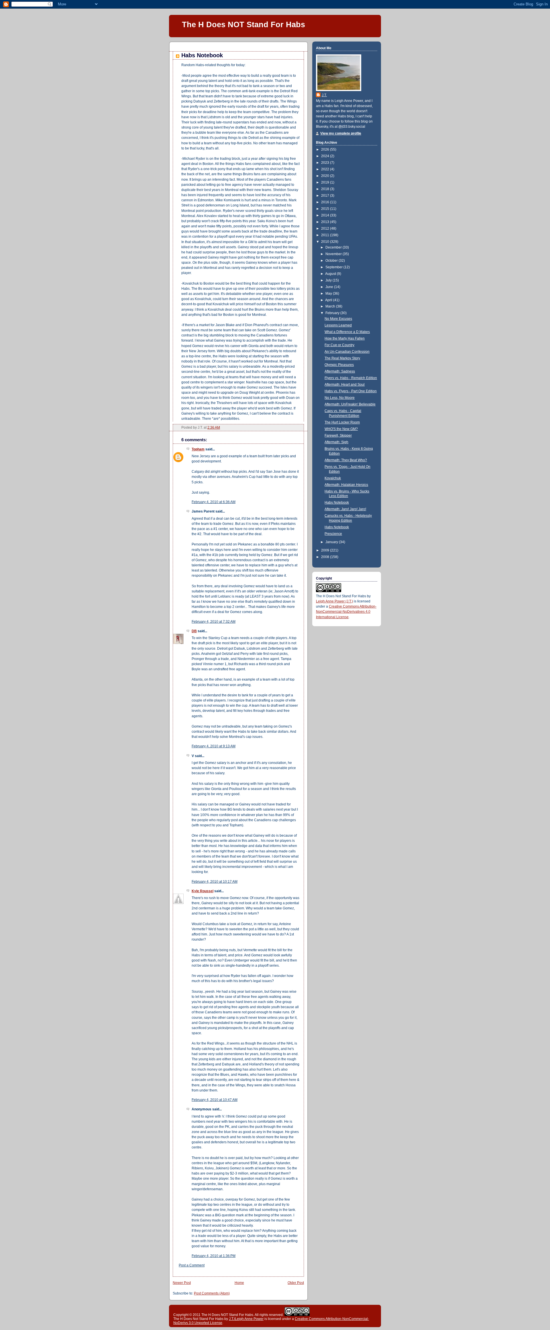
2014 (325, 215)
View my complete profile (340, 133)
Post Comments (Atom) (212, 1293)
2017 (325, 196)
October (332, 261)
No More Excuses (338, 319)
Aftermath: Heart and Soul (345, 385)
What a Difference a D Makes (347, 332)
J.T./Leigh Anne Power (246, 1319)
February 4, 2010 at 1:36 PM (213, 1256)
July (329, 280)
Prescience (333, 534)
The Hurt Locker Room (342, 422)
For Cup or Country (339, 345)
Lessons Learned (338, 325)
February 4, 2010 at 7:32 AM (213, 622)
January (332, 542)
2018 (325, 189)
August (331, 274)
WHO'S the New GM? (341, 429)
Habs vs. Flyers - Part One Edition (351, 391)
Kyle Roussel (202, 891)
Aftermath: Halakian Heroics (346, 485)
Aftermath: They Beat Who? (346, 460)
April (329, 300)
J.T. (324, 95)
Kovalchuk (333, 478)
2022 (325, 169)
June (329, 287)
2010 (325, 242)
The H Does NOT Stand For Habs (243, 24)
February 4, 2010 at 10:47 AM (214, 1100)
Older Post (296, 1283)
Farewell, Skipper (338, 436)
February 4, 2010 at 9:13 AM (213, 746)
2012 (325, 228)
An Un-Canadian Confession (347, 352)
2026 (325, 149)
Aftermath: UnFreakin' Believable (350, 404)
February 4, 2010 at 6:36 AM (213, 502)
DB (194, 631)
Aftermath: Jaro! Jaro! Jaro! (345, 509)
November (334, 254)
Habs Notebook (202, 55)
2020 (325, 176)
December (334, 247)
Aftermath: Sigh (336, 442)
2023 (325, 163)
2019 (325, 182)
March (330, 306)
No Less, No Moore (340, 398)
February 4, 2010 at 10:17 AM (214, 882)
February (332, 313)
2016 (325, 202)
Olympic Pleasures (339, 365)
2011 (325, 235)
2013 (325, 222)
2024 (325, 156)
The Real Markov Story (342, 358)
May (329, 293)
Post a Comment (192, 1265)
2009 (325, 550)
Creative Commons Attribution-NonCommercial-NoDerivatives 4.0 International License (346, 611)
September (334, 267)
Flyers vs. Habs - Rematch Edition (351, 378)
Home (239, 1283)
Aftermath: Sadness (340, 371)
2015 (325, 209)
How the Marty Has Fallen (345, 338)
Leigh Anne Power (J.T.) (334, 601)
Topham (198, 449)
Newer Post (182, 1283)
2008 (325, 557)
